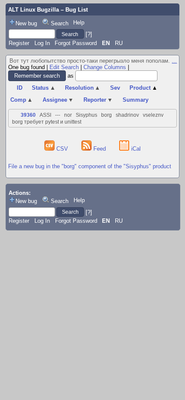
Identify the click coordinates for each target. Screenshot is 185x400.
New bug (26, 23)
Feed (100, 148)
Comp (21, 100)
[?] (89, 34)
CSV (62, 148)
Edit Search (64, 67)
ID (19, 88)
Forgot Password (76, 43)
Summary (135, 100)
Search (59, 23)
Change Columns (104, 67)
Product (143, 88)
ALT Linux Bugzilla (33, 9)
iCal (135, 148)
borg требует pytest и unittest (46, 122)
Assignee (58, 100)
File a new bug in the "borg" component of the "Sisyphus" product (89, 166)
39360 (28, 115)
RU (119, 43)
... (174, 61)
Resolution (83, 88)
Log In (42, 43)
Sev (115, 88)
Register (19, 43)
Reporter (98, 100)
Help (78, 22)
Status (44, 88)
